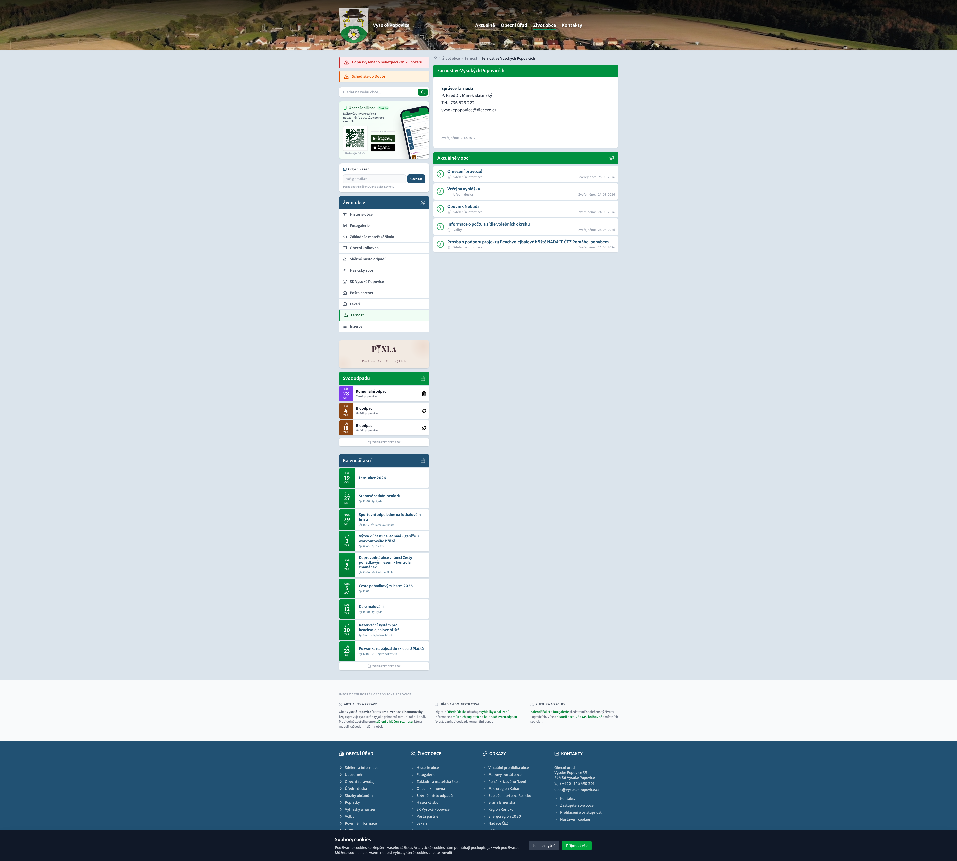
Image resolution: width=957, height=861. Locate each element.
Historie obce (428, 767)
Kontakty (572, 25)
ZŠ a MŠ (581, 717)
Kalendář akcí (540, 712)
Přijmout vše (577, 845)
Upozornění (354, 774)
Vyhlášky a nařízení (361, 809)
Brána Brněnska (501, 802)
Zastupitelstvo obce (577, 805)
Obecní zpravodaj (359, 781)
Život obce (544, 25)
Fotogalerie (426, 774)
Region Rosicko (500, 809)
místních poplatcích (467, 717)
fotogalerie (561, 712)
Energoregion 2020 (504, 816)
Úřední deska (356, 788)
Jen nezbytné (544, 845)
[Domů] (435, 58)
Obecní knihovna (431, 788)
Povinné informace (361, 823)
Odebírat (416, 179)
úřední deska (457, 712)
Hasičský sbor (428, 802)
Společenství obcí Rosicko (509, 795)
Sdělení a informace (361, 767)
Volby (349, 816)
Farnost (471, 58)
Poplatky (352, 802)
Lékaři (422, 823)
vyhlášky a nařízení (494, 712)
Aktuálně (485, 25)
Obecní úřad (514, 25)
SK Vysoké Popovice (433, 809)
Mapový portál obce (505, 774)
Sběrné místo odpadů (435, 795)
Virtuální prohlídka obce (508, 767)
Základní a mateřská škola (439, 781)
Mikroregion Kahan (504, 788)
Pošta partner (428, 816)
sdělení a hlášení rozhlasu (394, 721)
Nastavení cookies (575, 819)
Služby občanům (359, 795)
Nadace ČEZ (498, 823)
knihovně (595, 717)
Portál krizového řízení (507, 781)
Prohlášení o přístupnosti (581, 812)
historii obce (565, 717)
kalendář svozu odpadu (500, 717)
